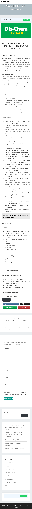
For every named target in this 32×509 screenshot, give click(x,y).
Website (6, 385)
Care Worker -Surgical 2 (12, 440)
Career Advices (9, 469)
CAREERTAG (5, 2)
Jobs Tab (7, 476)
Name (6, 370)
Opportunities (9, 479)
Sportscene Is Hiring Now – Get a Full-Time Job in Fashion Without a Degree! (16, 327)
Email (6, 377)
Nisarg (16, 507)
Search (6, 412)
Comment (7, 348)
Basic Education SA (10, 462)
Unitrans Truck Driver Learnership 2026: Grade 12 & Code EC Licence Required (15, 427)
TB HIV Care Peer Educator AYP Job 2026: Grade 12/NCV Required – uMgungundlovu (15, 434)
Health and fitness (10, 472)
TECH (6, 486)
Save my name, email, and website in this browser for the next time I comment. (16, 393)
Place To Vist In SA (10, 482)
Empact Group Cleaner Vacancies (14, 448)
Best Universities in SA (11, 466)
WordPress (22, 505)
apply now (6, 300)
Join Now (27, 19)
